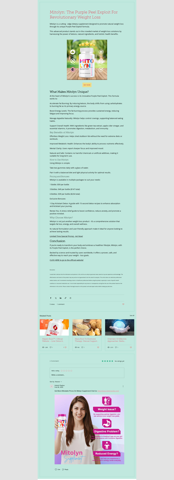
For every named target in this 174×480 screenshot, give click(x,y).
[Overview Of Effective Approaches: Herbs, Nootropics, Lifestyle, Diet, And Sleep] (119, 327)
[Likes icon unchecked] (56, 469)
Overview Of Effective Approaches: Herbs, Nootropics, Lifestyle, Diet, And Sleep (119, 340)
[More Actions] (123, 386)
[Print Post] (70, 298)
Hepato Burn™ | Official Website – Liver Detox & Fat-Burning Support (52, 340)
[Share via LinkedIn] (61, 298)
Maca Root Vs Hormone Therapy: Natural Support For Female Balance (86, 340)
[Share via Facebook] (51, 298)
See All (132, 315)
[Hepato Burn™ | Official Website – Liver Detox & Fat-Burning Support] (54, 327)
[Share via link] (65, 298)
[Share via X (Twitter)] (56, 298)
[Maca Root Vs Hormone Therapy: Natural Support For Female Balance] (87, 327)
